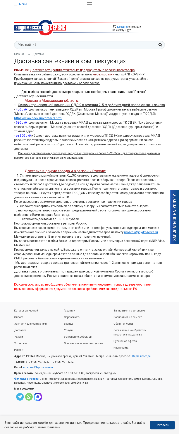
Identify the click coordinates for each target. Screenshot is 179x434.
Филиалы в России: (26, 378)
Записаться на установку (129, 310)
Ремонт (18, 349)
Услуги (18, 336)
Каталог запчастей (26, 310)
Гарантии (69, 310)
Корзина (122, 26)
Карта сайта (121, 347)
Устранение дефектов (78, 336)
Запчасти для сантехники (30, 323)
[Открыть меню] (89, 4)
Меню (23, 4)
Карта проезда (141, 356)
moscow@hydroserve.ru (141, 232)
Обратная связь (123, 323)
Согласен (162, 425)
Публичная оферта (125, 341)
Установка (21, 343)
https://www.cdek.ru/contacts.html (38, 118)
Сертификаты (72, 317)
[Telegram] (20, 397)
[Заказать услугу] (174, 217)
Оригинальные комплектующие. (84, 343)
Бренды (69, 323)
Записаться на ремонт (128, 317)
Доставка (20, 330)
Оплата (18, 317)
